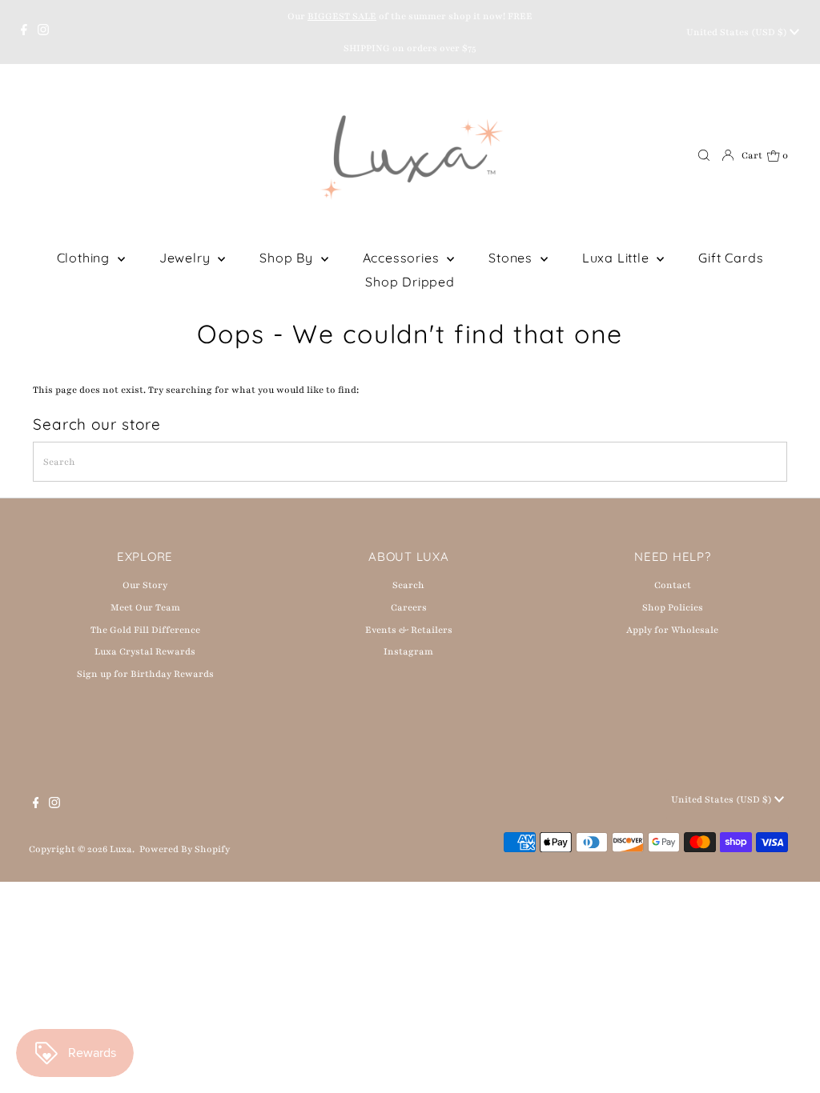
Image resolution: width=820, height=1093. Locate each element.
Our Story (145, 585)
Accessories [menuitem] (403, 258)
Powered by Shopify (184, 849)
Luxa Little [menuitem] (617, 258)
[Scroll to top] (788, 1061)
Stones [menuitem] (512, 258)
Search (408, 585)
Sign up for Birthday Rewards (145, 673)
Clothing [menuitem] (85, 258)
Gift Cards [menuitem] (730, 258)
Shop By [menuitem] (287, 258)
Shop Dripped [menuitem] (410, 282)
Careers (409, 607)
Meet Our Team (145, 607)
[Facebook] (24, 32)
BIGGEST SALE (342, 16)
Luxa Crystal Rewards (144, 651)
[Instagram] (43, 32)
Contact (672, 585)
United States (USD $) (738, 32)
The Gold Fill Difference (145, 629)
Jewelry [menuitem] (186, 258)
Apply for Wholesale (672, 629)
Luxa (121, 849)
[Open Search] (703, 155)
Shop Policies (672, 607)
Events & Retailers (408, 629)
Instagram (408, 651)
